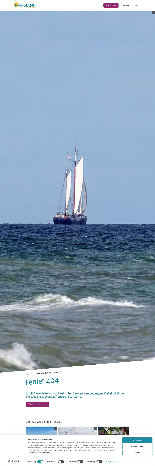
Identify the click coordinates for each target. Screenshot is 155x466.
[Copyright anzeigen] (153, 12)
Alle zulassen (137, 440)
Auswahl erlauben (137, 446)
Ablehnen (137, 452)
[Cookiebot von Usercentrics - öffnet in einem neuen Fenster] (13, 461)
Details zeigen (111, 462)
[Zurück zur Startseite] (25, 5)
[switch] (61, 461)
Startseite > (30, 374)
